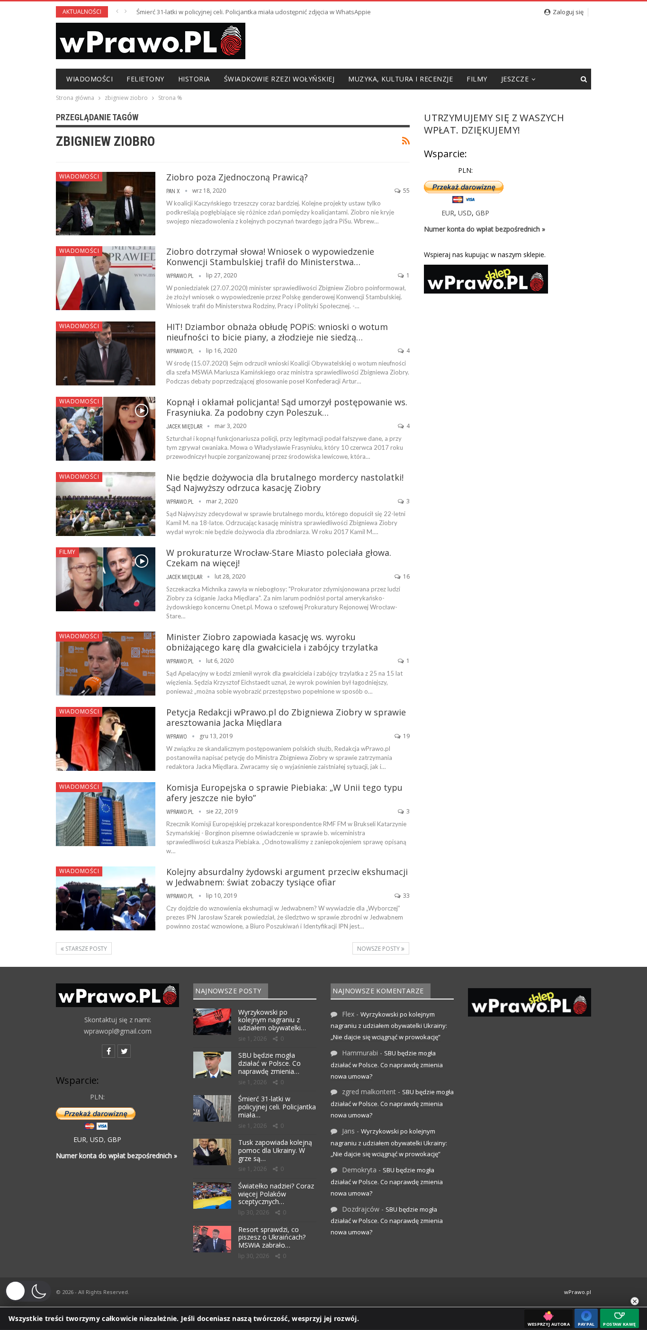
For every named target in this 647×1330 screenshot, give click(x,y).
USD (465, 212)
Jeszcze (515, 78)
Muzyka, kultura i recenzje (400, 78)
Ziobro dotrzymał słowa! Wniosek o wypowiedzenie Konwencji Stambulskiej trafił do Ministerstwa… (270, 257)
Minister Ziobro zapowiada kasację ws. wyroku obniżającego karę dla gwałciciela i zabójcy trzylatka (272, 642)
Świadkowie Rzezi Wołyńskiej (279, 78)
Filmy (477, 78)
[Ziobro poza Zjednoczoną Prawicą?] (105, 203)
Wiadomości (89, 78)
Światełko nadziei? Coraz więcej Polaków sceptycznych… (276, 1193)
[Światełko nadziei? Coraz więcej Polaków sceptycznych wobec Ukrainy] (212, 1195)
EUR (447, 212)
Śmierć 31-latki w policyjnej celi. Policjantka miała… (277, 1106)
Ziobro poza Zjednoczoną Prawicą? (237, 177)
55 (406, 191)
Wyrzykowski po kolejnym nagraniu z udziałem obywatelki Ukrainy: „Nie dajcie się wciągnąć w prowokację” (389, 1026)
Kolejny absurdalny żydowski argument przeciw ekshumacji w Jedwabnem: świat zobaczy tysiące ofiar (287, 877)
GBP (482, 212)
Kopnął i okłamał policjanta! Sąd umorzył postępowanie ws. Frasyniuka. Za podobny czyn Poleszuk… (286, 407)
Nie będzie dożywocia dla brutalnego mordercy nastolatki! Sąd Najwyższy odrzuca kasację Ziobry (285, 482)
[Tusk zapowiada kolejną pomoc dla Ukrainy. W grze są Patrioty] (212, 1152)
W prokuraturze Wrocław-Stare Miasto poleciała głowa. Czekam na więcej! (278, 558)
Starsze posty (85, 949)
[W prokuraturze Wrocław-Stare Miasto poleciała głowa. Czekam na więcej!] (105, 579)
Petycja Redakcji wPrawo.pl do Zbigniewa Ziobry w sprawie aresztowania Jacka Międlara (286, 717)
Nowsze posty (379, 949)
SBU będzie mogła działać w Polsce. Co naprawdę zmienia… (269, 1063)
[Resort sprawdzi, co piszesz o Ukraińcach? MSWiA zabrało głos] (212, 1239)
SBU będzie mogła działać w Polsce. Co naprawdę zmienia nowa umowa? (387, 1064)
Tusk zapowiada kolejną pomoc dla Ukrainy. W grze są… (275, 1150)
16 (406, 576)
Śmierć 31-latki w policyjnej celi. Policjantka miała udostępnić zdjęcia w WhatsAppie (253, 12)
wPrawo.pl (577, 1291)
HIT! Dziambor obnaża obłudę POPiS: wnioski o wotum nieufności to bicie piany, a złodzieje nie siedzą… (277, 332)
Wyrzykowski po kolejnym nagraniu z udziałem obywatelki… (272, 1020)
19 (406, 736)
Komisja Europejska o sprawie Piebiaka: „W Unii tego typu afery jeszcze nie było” (284, 792)
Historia (194, 78)
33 (406, 896)
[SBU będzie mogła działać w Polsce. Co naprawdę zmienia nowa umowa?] (212, 1065)
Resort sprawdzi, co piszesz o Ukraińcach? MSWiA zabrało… (272, 1237)
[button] (28, 1291)
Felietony (145, 78)
